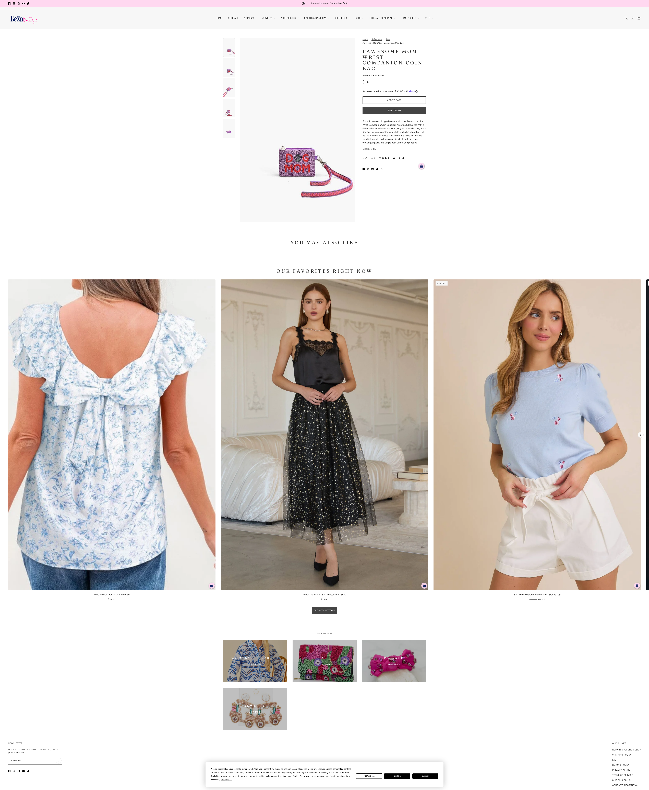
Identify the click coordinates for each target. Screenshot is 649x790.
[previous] (8, 282)
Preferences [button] (226, 780)
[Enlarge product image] (297, 130)
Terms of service (622, 775)
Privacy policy (621, 770)
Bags (388, 39)
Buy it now (394, 110)
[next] (641, 435)
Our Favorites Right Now (325, 271)
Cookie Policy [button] (299, 776)
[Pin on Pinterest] (372, 169)
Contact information (625, 785)
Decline (397, 776)
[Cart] (639, 18)
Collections (376, 39)
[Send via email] (377, 169)
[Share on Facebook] (364, 169)
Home (365, 39)
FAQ (614, 760)
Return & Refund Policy (626, 750)
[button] (382, 169)
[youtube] (23, 3)
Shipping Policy (621, 755)
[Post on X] (368, 168)
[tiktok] (28, 3)
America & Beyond (373, 76)
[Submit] (59, 760)
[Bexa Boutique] (23, 18)
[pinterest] (19, 3)
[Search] (626, 18)
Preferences (369, 776)
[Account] (632, 18)
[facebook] (9, 3)
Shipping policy (621, 780)
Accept (425, 776)
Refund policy (621, 765)
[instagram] (14, 3)
